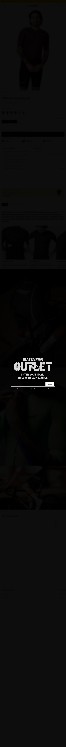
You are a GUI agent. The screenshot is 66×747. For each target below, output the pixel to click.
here (38, 388)
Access (50, 384)
